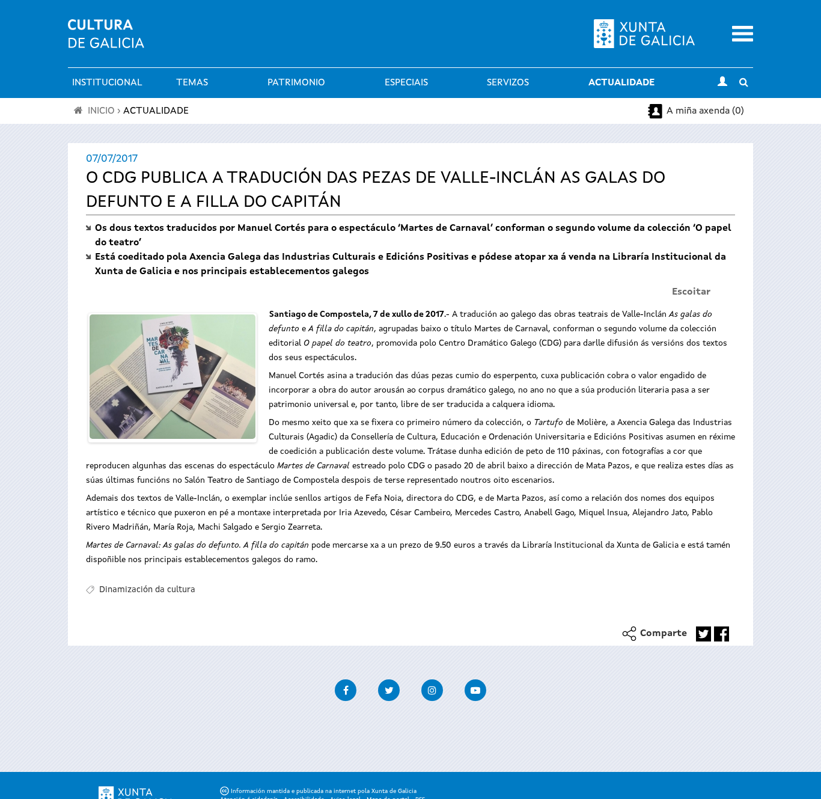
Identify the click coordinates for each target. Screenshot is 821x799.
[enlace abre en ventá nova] (703, 633)
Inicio (101, 111)
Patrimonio (296, 83)
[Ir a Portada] (106, 41)
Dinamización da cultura (147, 590)
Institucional (107, 83)
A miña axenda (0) (705, 111)
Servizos (508, 83)
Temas (192, 83)
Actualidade (621, 83)
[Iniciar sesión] (722, 83)
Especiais (406, 83)
